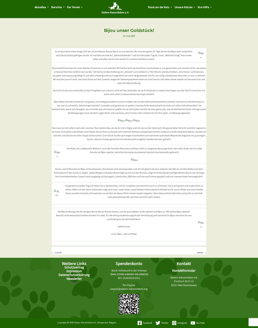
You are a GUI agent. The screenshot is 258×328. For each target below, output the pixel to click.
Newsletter (74, 279)
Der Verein (73, 7)
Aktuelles (40, 7)
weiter (201, 252)
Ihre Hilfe (203, 7)
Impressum (74, 271)
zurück (57, 252)
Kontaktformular (183, 270)
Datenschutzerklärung (74, 275)
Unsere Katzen (184, 7)
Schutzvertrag (74, 267)
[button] (41, 7)
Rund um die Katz (158, 7)
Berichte (56, 7)
